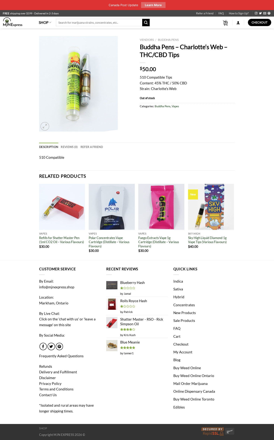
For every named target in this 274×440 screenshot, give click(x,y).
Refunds (45, 366)
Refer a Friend (204, 13)
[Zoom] (44, 126)
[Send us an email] (264, 13)
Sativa (178, 289)
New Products (184, 313)
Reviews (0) (69, 146)
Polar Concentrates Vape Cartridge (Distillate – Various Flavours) (109, 242)
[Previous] (39, 221)
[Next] (234, 221)
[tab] (48, 147)
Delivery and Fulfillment (58, 372)
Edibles (179, 407)
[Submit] (146, 22)
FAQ (221, 13)
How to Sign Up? (239, 13)
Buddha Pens (168, 39)
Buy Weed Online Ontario (193, 375)
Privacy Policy (50, 383)
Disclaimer (47, 378)
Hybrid (178, 297)
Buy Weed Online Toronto (193, 399)
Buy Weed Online (187, 368)
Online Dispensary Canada (194, 391)
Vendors (147, 39)
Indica (178, 281)
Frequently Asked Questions (61, 356)
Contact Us (48, 395)
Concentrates (184, 305)
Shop (44, 22)
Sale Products (184, 320)
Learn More (153, 5)
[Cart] (226, 23)
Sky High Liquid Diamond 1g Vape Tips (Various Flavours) (207, 240)
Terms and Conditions (56, 389)
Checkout (180, 344)
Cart (176, 336)
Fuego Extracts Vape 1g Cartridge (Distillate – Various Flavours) (158, 242)
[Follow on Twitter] (260, 13)
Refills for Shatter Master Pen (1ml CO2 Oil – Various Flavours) (61, 240)
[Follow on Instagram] (256, 13)
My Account (182, 352)
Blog (176, 360)
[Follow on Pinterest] (269, 13)
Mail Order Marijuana (190, 383)
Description (48, 146)
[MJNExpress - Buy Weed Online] (18, 23)
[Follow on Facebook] (43, 346)
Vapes (175, 106)
